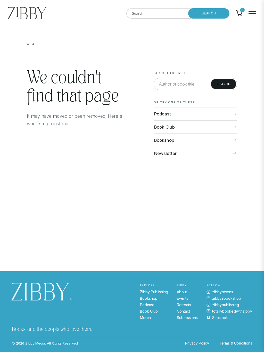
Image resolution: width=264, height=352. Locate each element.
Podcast (147, 305)
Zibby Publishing (154, 292)
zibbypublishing (225, 305)
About (182, 292)
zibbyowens (222, 292)
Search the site (170, 73)
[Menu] (252, 13)
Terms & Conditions (235, 343)
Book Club (149, 311)
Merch (145, 317)
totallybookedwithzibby (232, 311)
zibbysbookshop (226, 298)
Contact (183, 311)
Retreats (184, 305)
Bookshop (149, 298)
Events (182, 298)
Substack (220, 317)
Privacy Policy (197, 343)
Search (209, 13)
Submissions (187, 317)
